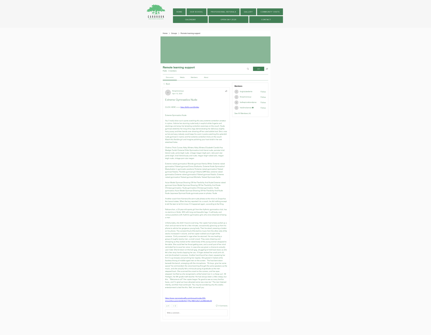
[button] (196, 11)
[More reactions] (174, 305)
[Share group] (267, 68)
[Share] (226, 91)
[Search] (248, 69)
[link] (170, 77)
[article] (196, 203)
